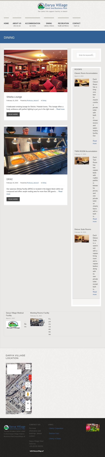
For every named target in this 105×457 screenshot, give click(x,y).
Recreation (63, 25)
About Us (17, 25)
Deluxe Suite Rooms (83, 229)
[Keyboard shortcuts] (17, 413)
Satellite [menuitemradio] (14, 371)
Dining (49, 25)
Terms (29, 413)
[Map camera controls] (27, 384)
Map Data (23, 413)
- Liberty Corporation (55, 428)
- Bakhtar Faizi (53, 433)
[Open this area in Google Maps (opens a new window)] (10, 412)
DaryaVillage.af (19, 436)
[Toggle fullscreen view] (27, 366)
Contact (76, 25)
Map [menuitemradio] (12, 366)
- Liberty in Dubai (54, 439)
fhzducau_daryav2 (33, 100)
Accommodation (32, 25)
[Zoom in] (27, 403)
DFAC (10, 179)
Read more (60, 109)
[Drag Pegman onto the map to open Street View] (27, 394)
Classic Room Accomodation (86, 73)
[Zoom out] (27, 408)
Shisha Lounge (14, 97)
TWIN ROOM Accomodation (86, 151)
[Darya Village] (52, 7)
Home (6, 23)
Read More (13, 114)
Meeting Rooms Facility (39, 313)
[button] (30, 379)
